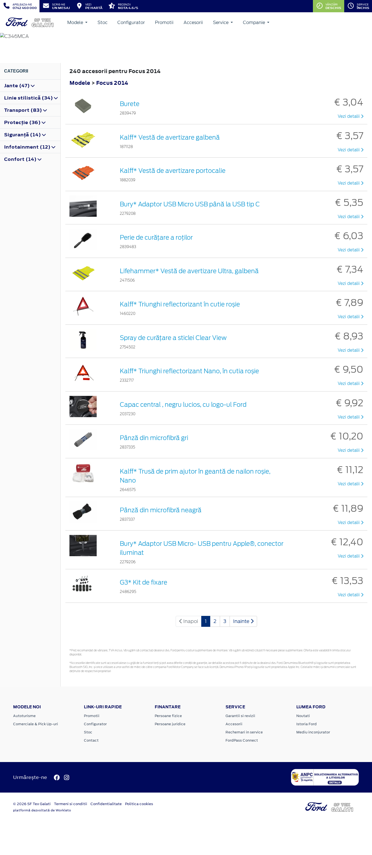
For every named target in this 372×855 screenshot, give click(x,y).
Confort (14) (21, 159)
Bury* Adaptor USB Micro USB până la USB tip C (190, 204)
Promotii (164, 22)
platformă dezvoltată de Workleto (42, 810)
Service (221, 22)
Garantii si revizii (240, 715)
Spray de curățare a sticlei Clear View (173, 337)
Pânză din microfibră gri (154, 437)
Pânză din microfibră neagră (161, 510)
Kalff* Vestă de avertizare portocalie (172, 170)
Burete (129, 103)
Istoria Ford (306, 724)
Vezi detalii (349, 116)
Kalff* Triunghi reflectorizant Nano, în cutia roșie (189, 371)
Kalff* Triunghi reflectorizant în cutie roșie (180, 304)
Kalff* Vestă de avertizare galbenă (170, 137)
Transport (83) (23, 110)
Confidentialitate (106, 803)
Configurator (131, 22)
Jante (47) (17, 85)
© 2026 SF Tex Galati (32, 803)
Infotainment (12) (27, 147)
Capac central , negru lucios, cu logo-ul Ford (183, 404)
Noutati (303, 715)
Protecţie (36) (23, 122)
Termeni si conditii (70, 803)
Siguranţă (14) (23, 134)
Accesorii (193, 22)
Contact (91, 740)
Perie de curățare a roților (156, 237)
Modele (75, 22)
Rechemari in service (244, 732)
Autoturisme (24, 715)
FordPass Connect (241, 740)
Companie (254, 22)
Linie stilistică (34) (29, 98)
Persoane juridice (170, 724)
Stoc (102, 22)
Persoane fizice (168, 715)
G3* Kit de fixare (143, 582)
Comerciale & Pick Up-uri (35, 724)
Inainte (242, 621)
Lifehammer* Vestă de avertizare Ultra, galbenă (189, 271)
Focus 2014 (112, 82)
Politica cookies (139, 803)
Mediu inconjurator (313, 732)
